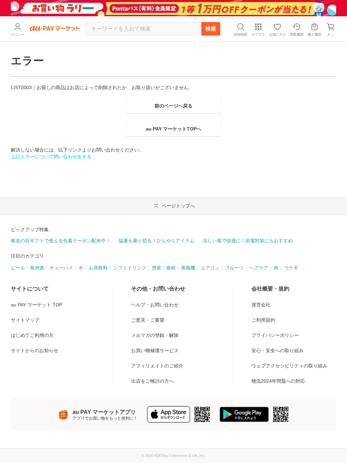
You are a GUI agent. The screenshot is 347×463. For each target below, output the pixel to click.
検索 (210, 29)
